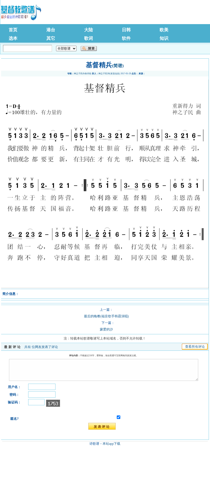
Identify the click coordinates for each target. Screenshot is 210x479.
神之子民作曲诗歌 (82, 73)
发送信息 (114, 73)
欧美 (164, 29)
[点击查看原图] (105, 287)
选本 (13, 38)
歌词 (88, 38)
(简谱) (118, 65)
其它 (50, 38)
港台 (50, 29)
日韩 (126, 29)
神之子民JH (104, 73)
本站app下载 (111, 444)
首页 (13, 29)
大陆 (88, 29)
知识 (164, 38)
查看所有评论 (195, 347)
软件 (126, 38)
